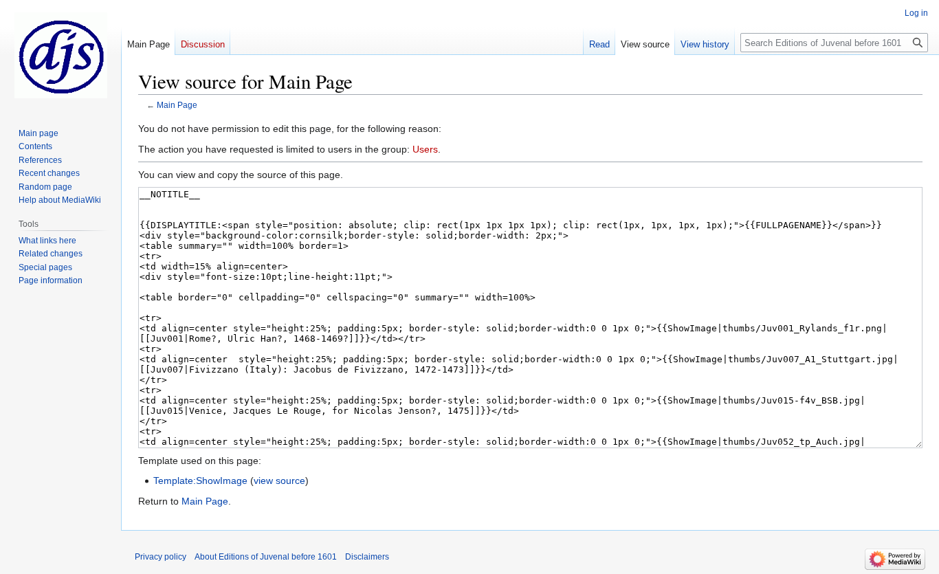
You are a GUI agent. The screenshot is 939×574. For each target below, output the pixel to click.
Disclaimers (367, 557)
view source (279, 480)
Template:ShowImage (200, 480)
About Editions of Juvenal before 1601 (266, 557)
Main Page (177, 104)
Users (425, 149)
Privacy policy (160, 557)
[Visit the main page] (60, 55)
